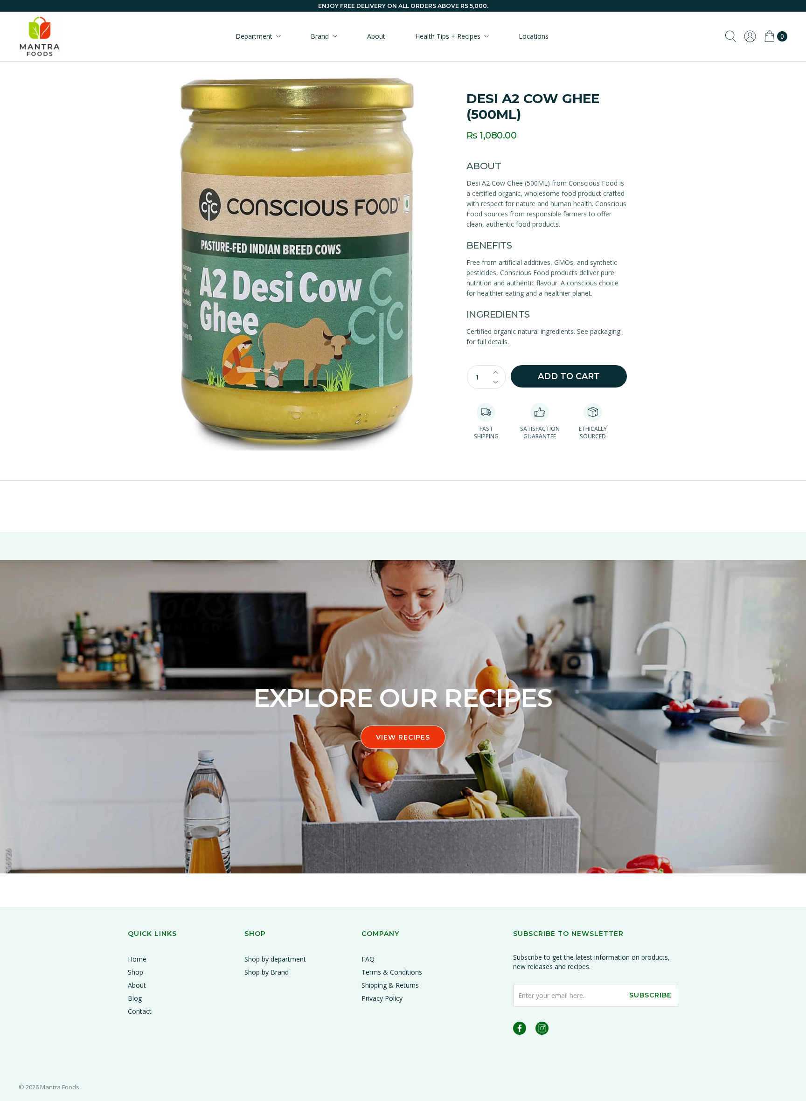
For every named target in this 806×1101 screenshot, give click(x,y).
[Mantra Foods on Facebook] (519, 1029)
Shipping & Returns (390, 985)
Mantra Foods (59, 1087)
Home (137, 959)
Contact (140, 1011)
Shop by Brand (266, 972)
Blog (135, 998)
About (376, 36)
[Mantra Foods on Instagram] (542, 1029)
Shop (135, 972)
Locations (534, 36)
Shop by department (275, 959)
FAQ (368, 959)
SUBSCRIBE (650, 995)
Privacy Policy (382, 998)
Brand (320, 36)
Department (254, 36)
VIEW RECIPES (403, 737)
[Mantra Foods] (40, 36)
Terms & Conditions (391, 972)
